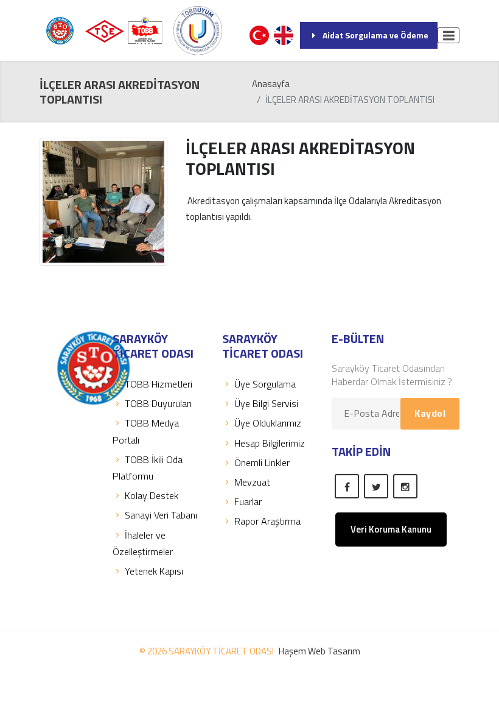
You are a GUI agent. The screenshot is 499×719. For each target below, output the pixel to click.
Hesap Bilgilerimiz (269, 443)
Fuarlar (248, 501)
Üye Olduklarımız (267, 423)
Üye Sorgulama (265, 384)
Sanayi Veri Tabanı (161, 515)
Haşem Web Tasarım (319, 651)
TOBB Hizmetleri (158, 384)
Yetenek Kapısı (154, 571)
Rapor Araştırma (267, 521)
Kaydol (429, 413)
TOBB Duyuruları (158, 403)
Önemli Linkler (262, 462)
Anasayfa (271, 84)
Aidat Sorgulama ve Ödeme (375, 35)
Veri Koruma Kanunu (391, 529)
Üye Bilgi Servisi (266, 403)
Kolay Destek (151, 495)
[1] (448, 35)
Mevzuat (252, 482)
